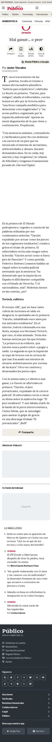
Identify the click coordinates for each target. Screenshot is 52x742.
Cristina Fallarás (18, 613)
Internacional (42, 14)
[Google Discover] (11, 677)
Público (12, 631)
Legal (5, 711)
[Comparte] (11, 49)
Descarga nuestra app (13, 723)
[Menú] (3, 8)
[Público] (21, 8)
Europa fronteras (34, 2)
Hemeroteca (9, 21)
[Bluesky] (30, 677)
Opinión (15, 14)
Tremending (27, 14)
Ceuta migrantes (20, 2)
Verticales (7, 699)
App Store (40, 731)
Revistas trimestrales (13, 703)
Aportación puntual (15, 650)
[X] (24, 677)
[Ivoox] (30, 683)
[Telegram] (11, 683)
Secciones (7, 694)
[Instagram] (36, 677)
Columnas (27, 21)
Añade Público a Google (37, 62)
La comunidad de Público (18, 658)
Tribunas (38, 21)
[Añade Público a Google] (4, 677)
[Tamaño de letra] (31, 49)
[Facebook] (17, 677)
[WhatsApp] (24, 683)
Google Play (15, 731)
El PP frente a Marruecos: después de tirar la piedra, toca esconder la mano (25, 558)
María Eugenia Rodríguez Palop (25, 566)
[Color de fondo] (41, 49)
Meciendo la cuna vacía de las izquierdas (23, 607)
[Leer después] (21, 49)
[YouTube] (43, 677)
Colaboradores (9, 707)
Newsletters (11, 646)
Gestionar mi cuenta (15, 643)
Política (5, 14)
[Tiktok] (4, 683)
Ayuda (8, 661)
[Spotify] (17, 683)
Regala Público (12, 654)
